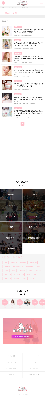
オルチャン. (17, 94)
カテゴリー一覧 (11, 362)
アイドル (16, 279)
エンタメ (33, 194)
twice (28, 275)
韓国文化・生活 (34, 238)
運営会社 (32, 368)
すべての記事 (11, 356)
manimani (32, 103)
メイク (39, 266)
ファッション (34, 216)
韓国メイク (8, 275)
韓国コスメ (23, 262)
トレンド (38, 271)
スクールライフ (11, 216)
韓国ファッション (18, 266)
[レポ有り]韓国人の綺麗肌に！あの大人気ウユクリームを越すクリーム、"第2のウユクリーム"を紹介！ (28, 113)
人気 (35, 275)
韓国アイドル (29, 266)
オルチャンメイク (19, 275)
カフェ (24, 279)
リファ (30, 62)
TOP (3, 7)
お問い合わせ (33, 375)
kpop (30, 271)
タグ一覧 (33, 362)
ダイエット (17, 40)
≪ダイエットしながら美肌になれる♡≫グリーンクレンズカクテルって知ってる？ (28, 44)
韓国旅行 (11, 248)
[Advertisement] (22, 151)
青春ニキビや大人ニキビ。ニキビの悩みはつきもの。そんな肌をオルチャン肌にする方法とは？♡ (28, 99)
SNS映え (11, 194)
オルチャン (11, 205)
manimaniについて (33, 356)
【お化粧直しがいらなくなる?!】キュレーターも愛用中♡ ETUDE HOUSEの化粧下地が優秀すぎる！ (28, 58)
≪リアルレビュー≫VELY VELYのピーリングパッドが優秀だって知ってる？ (28, 85)
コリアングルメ (34, 205)
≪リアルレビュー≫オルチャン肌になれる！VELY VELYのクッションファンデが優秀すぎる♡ (28, 72)
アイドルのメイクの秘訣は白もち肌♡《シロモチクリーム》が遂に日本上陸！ (28, 31)
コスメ (13, 271)
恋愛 (11, 227)
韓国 (6, 262)
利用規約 (11, 375)
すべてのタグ (12, 7)
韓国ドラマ (8, 279)
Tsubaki (31, 48)
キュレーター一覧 (11, 368)
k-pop (6, 271)
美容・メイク (18, 27)
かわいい (32, 279)
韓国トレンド (11, 238)
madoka (30, 35)
